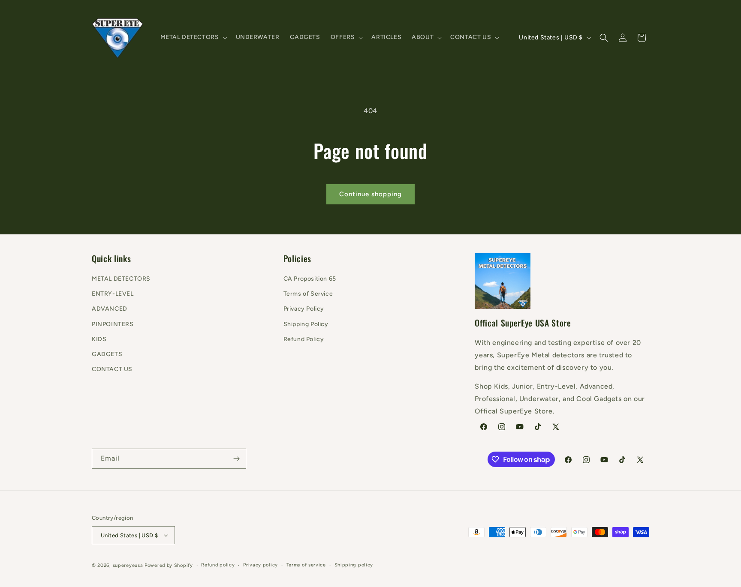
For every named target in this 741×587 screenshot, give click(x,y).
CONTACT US (112, 369)
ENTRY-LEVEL (113, 293)
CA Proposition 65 (309, 278)
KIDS (99, 339)
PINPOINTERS (113, 324)
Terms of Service (308, 293)
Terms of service (306, 565)
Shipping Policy (305, 324)
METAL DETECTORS (121, 278)
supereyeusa (128, 565)
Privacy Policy (303, 308)
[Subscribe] (236, 459)
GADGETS (107, 354)
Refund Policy (303, 339)
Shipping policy (354, 565)
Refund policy (218, 565)
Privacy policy (260, 565)
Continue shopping (370, 194)
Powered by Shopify (169, 565)
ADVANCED (109, 308)
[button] (193, 37)
